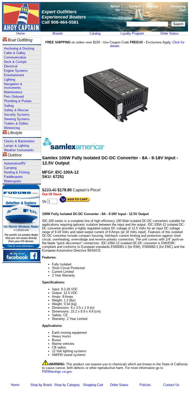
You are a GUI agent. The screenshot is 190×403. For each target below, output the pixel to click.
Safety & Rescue (16, 110)
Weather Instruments (19, 150)
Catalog (95, 33)
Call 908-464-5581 (60, 22)
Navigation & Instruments (13, 86)
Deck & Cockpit (15, 62)
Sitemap (152, 6)
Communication (15, 57)
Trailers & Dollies (16, 123)
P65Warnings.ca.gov (56, 371)
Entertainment (14, 75)
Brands (58, 33)
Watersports (12, 181)
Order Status (169, 33)
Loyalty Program (132, 33)
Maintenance (13, 92)
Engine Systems (16, 71)
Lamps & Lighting (16, 145)
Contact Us (171, 385)
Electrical (10, 66)
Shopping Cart (93, 385)
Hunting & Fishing (16, 172)
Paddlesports (13, 177)
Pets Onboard (14, 96)
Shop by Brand (41, 385)
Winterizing (12, 128)
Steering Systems (17, 119)
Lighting (9, 79)
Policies (145, 385)
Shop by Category (67, 385)
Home (20, 33)
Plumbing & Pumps (18, 101)
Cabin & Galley (14, 53)
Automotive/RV (15, 163)
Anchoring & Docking (19, 48)
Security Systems (17, 114)
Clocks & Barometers (19, 141)
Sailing (9, 106)
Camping (10, 168)
